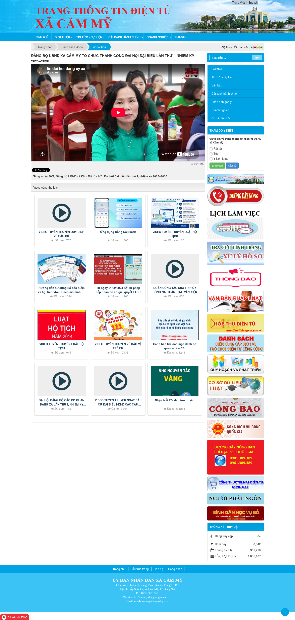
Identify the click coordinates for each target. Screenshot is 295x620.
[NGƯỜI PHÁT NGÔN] (235, 498)
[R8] (235, 364)
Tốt (216, 153)
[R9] (235, 385)
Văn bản (217, 85)
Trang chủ (40, 37)
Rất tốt (218, 148)
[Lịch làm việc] (235, 224)
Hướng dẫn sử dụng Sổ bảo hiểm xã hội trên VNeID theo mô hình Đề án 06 (61, 292)
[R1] (235, 179)
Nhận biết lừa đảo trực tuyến (174, 400)
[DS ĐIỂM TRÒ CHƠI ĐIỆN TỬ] (235, 343)
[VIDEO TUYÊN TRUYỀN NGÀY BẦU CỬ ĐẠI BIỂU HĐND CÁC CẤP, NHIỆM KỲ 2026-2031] (118, 381)
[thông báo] (235, 277)
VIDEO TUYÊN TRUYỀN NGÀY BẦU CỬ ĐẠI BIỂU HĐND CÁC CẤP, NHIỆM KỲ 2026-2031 (118, 404)
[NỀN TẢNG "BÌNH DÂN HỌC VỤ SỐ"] (235, 513)
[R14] (235, 483)
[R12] (235, 196)
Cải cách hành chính (124, 37)
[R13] (235, 457)
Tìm (256, 57)
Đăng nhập (175, 569)
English (253, 2)
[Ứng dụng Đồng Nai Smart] (118, 213)
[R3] (235, 253)
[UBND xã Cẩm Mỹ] (104, 16)
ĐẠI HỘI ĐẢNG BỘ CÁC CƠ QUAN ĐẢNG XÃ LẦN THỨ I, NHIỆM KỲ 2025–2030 (61, 404)
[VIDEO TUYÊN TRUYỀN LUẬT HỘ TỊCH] (175, 213)
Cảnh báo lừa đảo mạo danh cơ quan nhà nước (174, 346)
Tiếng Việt (238, 2)
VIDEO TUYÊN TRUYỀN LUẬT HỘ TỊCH (175, 234)
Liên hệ (158, 569)
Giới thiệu (62, 37)
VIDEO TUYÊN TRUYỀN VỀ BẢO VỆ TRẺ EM (118, 346)
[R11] (235, 429)
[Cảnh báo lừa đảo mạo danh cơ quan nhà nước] (175, 325)
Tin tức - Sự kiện (89, 37)
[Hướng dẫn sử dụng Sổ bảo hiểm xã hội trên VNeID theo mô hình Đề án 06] (62, 269)
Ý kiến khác (221, 159)
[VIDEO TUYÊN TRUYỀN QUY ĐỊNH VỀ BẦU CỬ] (62, 213)
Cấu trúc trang (139, 569)
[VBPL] (235, 301)
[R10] (235, 407)
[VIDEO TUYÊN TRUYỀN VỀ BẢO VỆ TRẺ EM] (118, 325)
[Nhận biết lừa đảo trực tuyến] (175, 381)
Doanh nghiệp (157, 37)
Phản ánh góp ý (222, 102)
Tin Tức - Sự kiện (222, 77)
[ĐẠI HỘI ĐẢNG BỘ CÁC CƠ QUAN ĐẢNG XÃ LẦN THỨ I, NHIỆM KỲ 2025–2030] (62, 381)
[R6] (235, 323)
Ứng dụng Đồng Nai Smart (118, 232)
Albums (180, 37)
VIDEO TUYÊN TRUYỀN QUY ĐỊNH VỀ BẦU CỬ (61, 234)
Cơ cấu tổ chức (221, 118)
